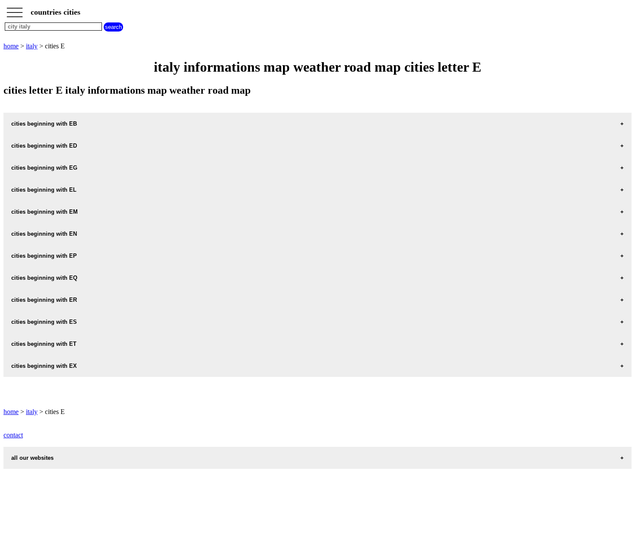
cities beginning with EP (44, 256)
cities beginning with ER (44, 300)
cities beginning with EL (43, 189)
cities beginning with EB (44, 123)
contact (13, 435)
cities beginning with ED (44, 145)
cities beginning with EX (44, 366)
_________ (14, 9)
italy (32, 46)
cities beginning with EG (44, 167)
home (11, 46)
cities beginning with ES (44, 322)
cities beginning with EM (44, 212)
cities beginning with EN (44, 234)
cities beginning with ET (43, 344)
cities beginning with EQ (44, 278)
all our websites (32, 458)
